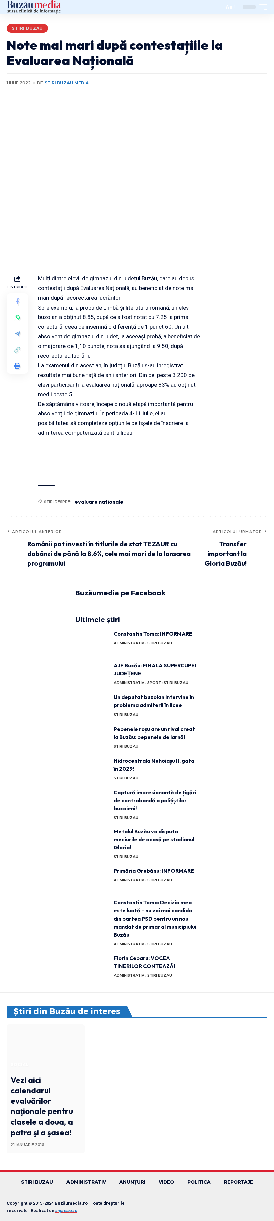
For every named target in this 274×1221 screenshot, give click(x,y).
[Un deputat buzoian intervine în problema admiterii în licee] (92, 705)
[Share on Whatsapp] (17, 318)
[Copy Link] (17, 350)
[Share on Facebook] (17, 301)
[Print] (17, 366)
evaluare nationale (99, 501)
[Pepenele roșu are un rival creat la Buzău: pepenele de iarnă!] (92, 737)
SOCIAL (20, 1064)
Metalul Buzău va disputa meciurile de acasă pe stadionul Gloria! (154, 839)
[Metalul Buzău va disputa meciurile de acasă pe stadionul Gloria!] (92, 839)
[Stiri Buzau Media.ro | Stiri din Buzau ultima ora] (34, 7)
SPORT (154, 682)
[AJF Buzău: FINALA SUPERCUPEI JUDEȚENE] (92, 673)
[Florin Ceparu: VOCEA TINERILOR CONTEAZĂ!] (92, 966)
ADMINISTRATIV (129, 643)
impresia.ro (66, 1210)
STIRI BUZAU (27, 28)
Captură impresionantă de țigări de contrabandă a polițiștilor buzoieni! (155, 800)
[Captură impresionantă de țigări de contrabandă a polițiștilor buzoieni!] (92, 800)
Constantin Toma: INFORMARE (153, 633)
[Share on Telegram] (17, 334)
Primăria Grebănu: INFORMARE (154, 870)
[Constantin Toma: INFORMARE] (92, 642)
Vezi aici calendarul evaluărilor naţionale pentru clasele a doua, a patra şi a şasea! (42, 1106)
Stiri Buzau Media (67, 82)
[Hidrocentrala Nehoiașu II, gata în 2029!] (92, 769)
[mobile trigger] (261, 7)
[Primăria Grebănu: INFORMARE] (92, 879)
